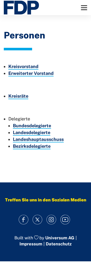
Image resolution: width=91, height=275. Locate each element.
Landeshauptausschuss (38, 139)
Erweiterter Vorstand (31, 73)
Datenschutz (59, 244)
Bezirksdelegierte (32, 146)
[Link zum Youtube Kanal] (65, 219)
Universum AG (59, 237)
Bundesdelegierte (32, 125)
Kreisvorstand (23, 66)
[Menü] (84, 8)
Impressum (30, 244)
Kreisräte (18, 96)
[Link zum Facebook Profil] (23, 219)
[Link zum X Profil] (37, 219)
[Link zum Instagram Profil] (51, 219)
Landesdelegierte (31, 132)
